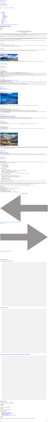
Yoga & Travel (3, 4)
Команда (3, 21)
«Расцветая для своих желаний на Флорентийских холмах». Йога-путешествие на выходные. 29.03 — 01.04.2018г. (15, 354)
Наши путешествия (5, 16)
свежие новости (3, 20)
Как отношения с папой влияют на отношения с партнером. (9, 415)
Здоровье (4, 18)
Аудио (3, 13)
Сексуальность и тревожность (5, 414)
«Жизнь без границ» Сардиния (4, 307)
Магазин (3, 22)
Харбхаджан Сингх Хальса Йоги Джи (6, 412)
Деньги (4, 17)
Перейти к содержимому (3, 0)
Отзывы (2, 23)
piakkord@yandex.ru (8, 409)
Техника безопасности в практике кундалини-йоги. (8, 413)
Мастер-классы (5, 15)
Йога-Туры (3, 11)
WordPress (32, 418)
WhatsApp (1, 409)
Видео (3, 14)
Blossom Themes (25, 418)
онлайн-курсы (3, 12)
